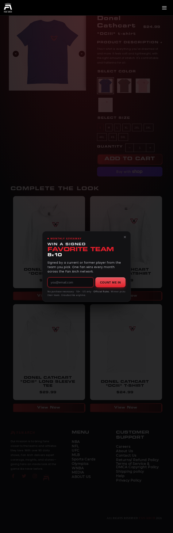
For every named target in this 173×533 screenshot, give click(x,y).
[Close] (124, 237)
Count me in (110, 282)
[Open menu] (164, 8)
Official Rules (101, 291)
